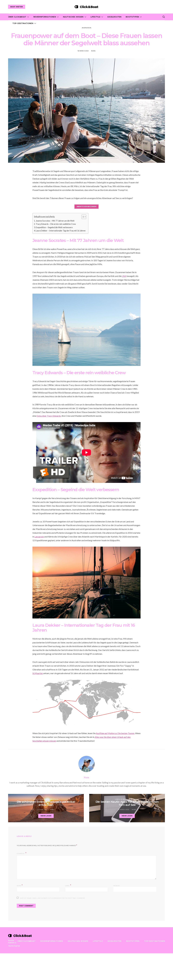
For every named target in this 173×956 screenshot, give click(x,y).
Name (20, 885)
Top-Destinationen (22, 23)
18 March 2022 (83, 51)
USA (124, 276)
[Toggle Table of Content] (82, 216)
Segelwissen (134, 799)
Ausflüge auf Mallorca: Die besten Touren (115, 733)
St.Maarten (37, 673)
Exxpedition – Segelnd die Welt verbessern (54, 227)
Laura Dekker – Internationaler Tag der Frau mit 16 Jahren (61, 230)
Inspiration (86, 28)
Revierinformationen (44, 17)
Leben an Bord (121, 799)
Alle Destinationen (41, 799)
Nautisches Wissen (73, 17)
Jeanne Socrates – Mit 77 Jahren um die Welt (55, 221)
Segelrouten (114, 17)
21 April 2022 (42, 809)
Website (116, 886)
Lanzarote (39, 536)
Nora (93, 51)
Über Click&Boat (17, 17)
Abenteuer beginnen (86, 206)
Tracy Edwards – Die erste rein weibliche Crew (56, 224)
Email (68, 885)
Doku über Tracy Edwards (49, 416)
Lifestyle (95, 17)
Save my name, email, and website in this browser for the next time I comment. (52, 898)
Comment (21, 853)
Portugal (55, 799)
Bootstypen (132, 17)
